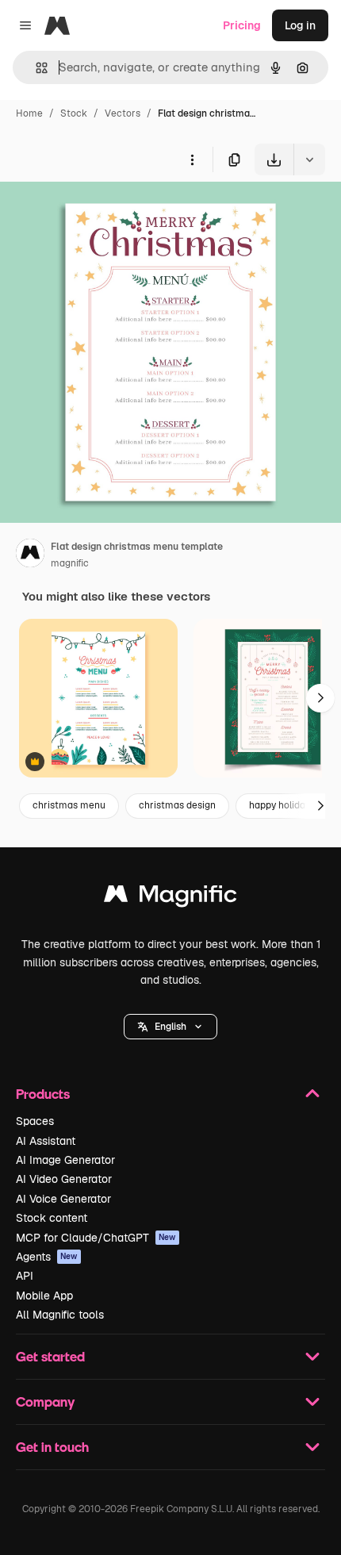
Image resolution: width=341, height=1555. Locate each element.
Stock (73, 113)
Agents (47, 1257)
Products (43, 1093)
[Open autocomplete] (35, 68)
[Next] (320, 698)
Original (101, 212)
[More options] (192, 159)
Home (29, 113)
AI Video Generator (64, 1179)
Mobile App (44, 1295)
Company (45, 1401)
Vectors (122, 113)
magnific (70, 563)
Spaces (35, 1121)
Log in (300, 25)
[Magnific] (170, 897)
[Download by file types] (309, 159)
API (24, 1276)
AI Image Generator (65, 1160)
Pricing (242, 25)
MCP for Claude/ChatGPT (96, 1238)
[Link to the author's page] (30, 555)
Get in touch (52, 1446)
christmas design (177, 805)
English (170, 1026)
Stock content (51, 1218)
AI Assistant (45, 1141)
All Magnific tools (60, 1314)
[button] (170, 1026)
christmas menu (69, 805)
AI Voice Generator (63, 1199)
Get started (50, 1356)
